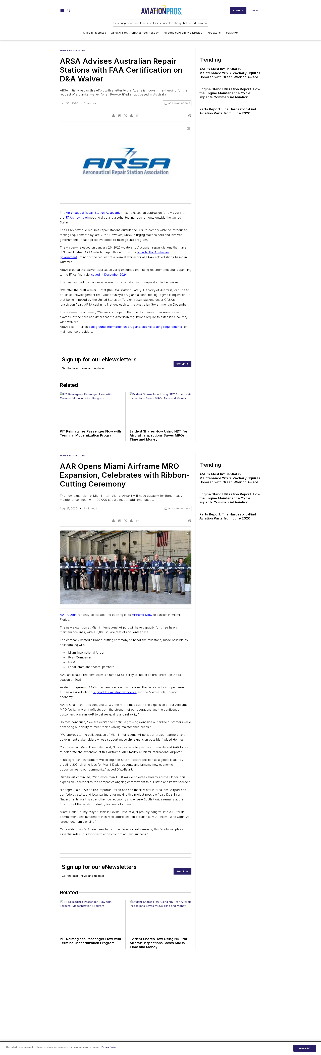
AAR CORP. (68, 614)
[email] (137, 115)
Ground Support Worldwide (183, 33)
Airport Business (94, 33)
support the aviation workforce (115, 692)
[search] (68, 10)
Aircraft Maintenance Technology (135, 33)
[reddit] (131, 115)
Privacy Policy (108, 1047)
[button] (62, 10)
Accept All (304, 1048)
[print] (189, 115)
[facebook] (113, 115)
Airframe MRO (142, 614)
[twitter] (125, 115)
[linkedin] (119, 115)
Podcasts (214, 33)
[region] (160, 1048)
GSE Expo (232, 33)
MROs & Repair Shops (72, 50)
